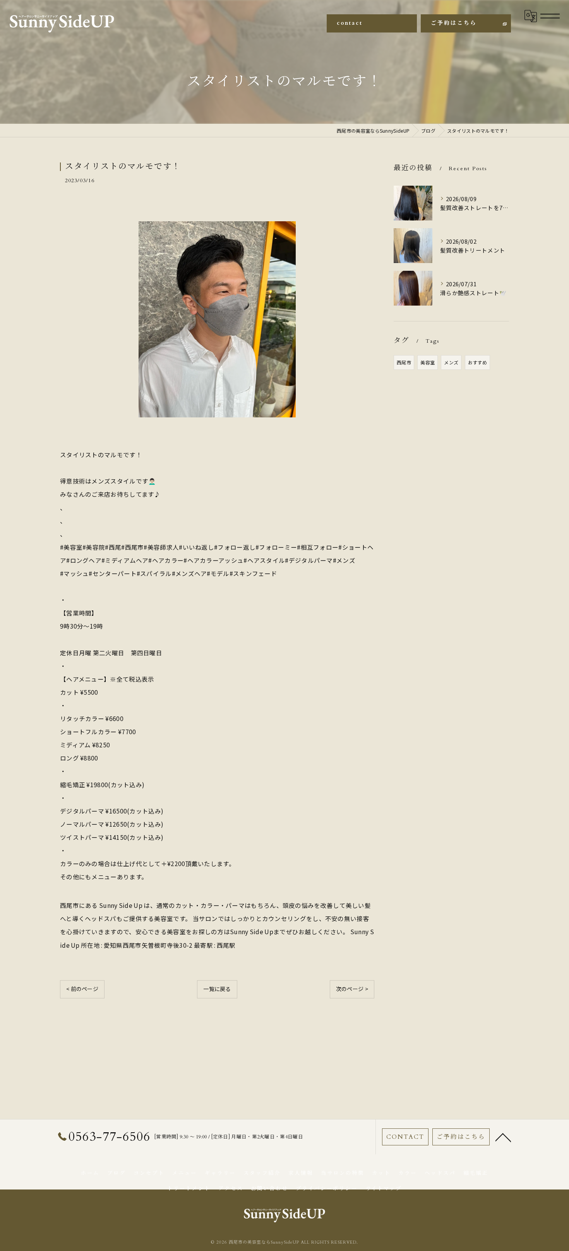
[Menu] (550, 16)
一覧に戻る (217, 989)
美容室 (427, 362)
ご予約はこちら (454, 23)
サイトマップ (383, 1188)
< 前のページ (82, 989)
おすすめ (477, 362)
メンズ (451, 362)
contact (350, 23)
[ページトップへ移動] (503, 1137)
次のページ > (352, 989)
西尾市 (404, 362)
